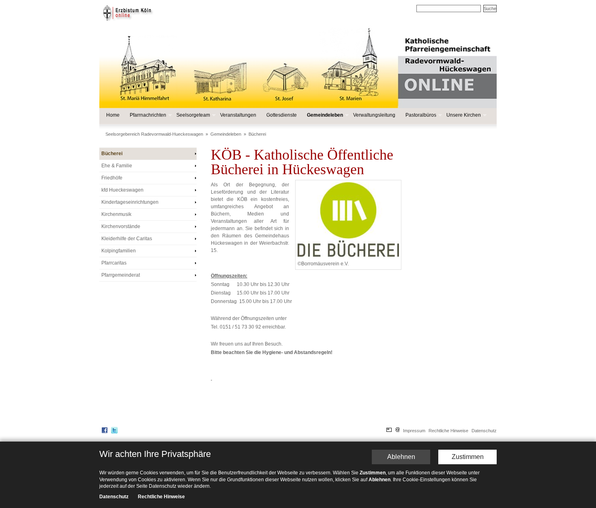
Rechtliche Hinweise (448, 430)
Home (113, 115)
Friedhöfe (111, 178)
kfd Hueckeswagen (122, 190)
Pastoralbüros (420, 115)
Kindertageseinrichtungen (130, 202)
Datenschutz (484, 430)
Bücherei (257, 134)
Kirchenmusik (116, 214)
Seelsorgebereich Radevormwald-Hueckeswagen (154, 134)
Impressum (414, 430)
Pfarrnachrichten (147, 115)
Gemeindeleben (324, 115)
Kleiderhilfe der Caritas (126, 238)
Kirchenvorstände (120, 226)
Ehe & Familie (116, 166)
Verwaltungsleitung (374, 115)
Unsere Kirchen (463, 115)
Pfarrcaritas (113, 263)
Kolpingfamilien (118, 251)
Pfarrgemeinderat (120, 275)
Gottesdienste (281, 115)
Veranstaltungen (238, 115)
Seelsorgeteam (193, 115)
